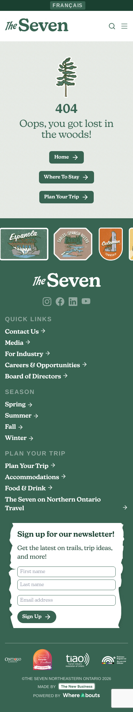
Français (68, 5)
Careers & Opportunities (42, 366)
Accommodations (32, 477)
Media (14, 343)
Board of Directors (33, 377)
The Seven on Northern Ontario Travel (53, 504)
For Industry (24, 354)
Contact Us (22, 332)
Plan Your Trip (27, 466)
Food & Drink (25, 489)
